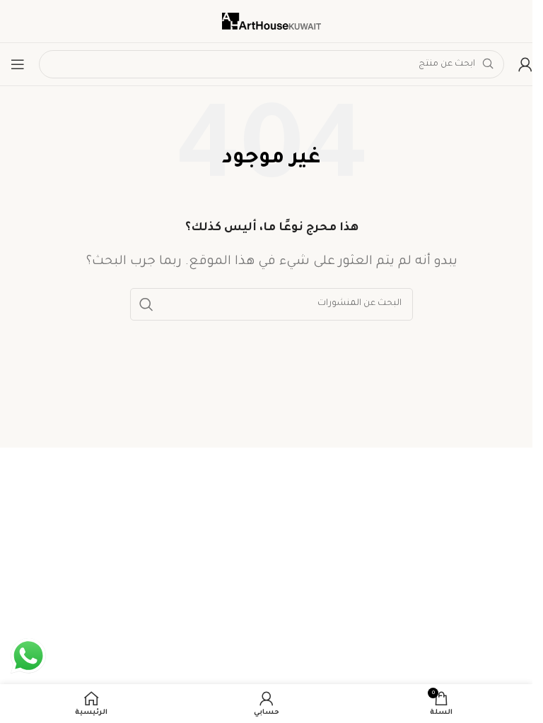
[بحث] (146, 304)
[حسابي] (525, 64)
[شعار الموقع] (271, 22)
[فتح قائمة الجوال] (18, 64)
